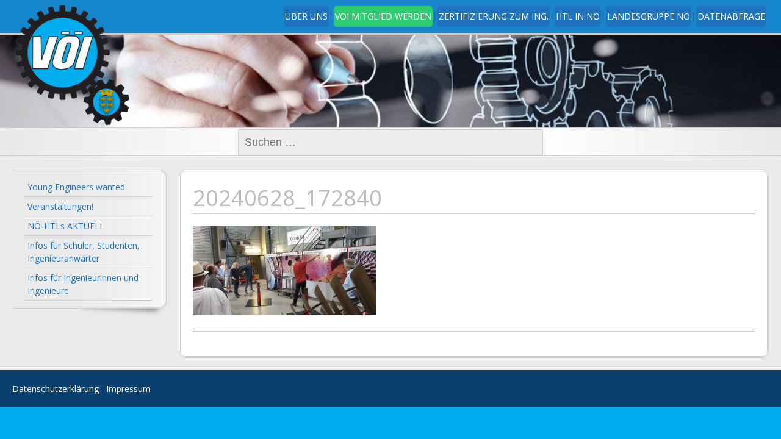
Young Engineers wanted (76, 187)
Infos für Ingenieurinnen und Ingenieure (83, 284)
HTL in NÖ (578, 16)
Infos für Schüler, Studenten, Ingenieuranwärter (83, 252)
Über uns (306, 16)
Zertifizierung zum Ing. (494, 16)
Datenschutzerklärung (55, 388)
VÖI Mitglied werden (383, 16)
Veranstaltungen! (60, 206)
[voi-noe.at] (73, 65)
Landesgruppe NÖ (648, 16)
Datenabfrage (731, 16)
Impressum (128, 388)
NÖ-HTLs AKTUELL (65, 226)
